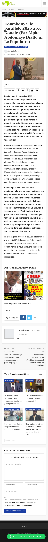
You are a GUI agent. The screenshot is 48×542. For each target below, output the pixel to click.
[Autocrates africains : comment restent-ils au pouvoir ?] (34, 385)
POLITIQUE (24, 47)
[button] (26, 536)
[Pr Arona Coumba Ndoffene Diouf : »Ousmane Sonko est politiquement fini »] (13, 385)
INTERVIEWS (9, 380)
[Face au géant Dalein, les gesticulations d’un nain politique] (13, 414)
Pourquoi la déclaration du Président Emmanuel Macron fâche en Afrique (35, 360)
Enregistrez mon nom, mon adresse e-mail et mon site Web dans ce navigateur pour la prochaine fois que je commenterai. (22, 502)
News (24, 526)
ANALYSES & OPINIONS (12, 47)
